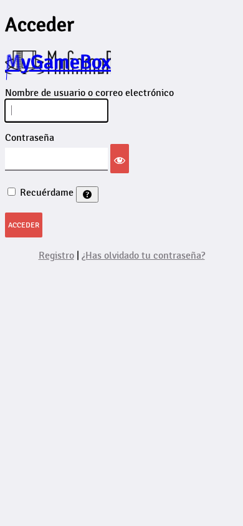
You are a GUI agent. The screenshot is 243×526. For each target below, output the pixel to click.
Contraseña (29, 138)
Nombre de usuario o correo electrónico (89, 93)
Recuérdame (47, 193)
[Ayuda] (87, 194)
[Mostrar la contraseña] (119, 158)
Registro (56, 256)
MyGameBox (58, 62)
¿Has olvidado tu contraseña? (143, 256)
